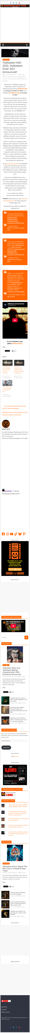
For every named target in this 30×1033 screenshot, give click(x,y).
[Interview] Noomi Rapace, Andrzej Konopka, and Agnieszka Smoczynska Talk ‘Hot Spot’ (18, 710)
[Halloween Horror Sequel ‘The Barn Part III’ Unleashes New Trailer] (15, 845)
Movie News (6, 59)
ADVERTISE (4, 1007)
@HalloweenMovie (12, 221)
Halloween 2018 (6, 76)
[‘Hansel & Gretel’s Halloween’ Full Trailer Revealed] (5, 892)
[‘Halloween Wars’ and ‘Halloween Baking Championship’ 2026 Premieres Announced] (15, 647)
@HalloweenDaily (16, 343)
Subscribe (6, 747)
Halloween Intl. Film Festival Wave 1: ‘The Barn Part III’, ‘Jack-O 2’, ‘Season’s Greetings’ (18, 719)
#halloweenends (12, 253)
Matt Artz (14, 74)
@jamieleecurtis (18, 282)
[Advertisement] (15, 23)
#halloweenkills (12, 251)
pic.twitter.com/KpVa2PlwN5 (15, 292)
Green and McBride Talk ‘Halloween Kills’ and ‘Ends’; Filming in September (19, 370)
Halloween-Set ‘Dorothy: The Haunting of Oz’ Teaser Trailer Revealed (18, 912)
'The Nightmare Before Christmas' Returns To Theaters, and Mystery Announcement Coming (18, 813)
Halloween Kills (21, 76)
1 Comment (19, 74)
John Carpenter (13, 78)
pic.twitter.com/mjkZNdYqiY (15, 254)
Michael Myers (21, 78)
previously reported (12, 164)
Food (4, 665)
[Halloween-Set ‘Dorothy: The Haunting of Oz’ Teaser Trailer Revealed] (5, 910)
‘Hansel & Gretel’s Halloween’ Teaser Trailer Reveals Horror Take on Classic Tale (18, 903)
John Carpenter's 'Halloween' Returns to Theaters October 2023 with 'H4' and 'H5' (18, 833)
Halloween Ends (14, 76)
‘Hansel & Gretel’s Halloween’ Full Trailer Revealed (18, 893)
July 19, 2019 (11, 296)
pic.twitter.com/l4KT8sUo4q (15, 223)
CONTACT (4, 1009)
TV (8, 665)
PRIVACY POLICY (5, 1012)
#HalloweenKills (12, 217)
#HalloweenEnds (12, 219)
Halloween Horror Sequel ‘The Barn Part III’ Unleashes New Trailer (15, 868)
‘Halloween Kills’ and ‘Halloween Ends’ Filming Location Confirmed (7, 370)
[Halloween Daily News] (15, 5)
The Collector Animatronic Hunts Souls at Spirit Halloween (14, 407)
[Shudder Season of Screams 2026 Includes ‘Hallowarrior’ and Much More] (5, 697)
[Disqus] (15, 466)
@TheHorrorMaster (13, 288)
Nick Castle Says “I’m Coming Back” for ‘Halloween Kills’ (7, 389)
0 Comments (23, 676)
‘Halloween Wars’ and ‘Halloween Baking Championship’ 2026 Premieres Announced (12, 671)
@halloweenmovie (19, 249)
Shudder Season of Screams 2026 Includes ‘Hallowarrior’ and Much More (18, 699)
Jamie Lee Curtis (6, 78)
